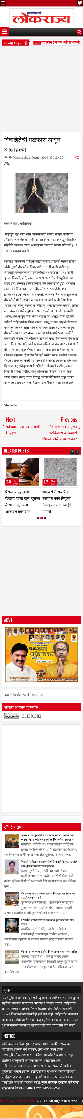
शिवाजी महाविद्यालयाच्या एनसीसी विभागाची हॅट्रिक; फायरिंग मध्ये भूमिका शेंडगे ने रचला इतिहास (49, 870)
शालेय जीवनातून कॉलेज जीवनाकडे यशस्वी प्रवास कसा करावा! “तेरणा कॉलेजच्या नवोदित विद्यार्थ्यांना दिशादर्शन (47, 843)
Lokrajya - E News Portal (18, 1107)
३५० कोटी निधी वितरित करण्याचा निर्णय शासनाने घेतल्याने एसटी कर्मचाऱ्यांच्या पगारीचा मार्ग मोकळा (60, 505)
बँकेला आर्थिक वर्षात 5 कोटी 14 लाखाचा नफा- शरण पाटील (49, 958)
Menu (3, 3)
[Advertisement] (41, 90)
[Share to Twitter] (32, 462)
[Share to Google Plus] (36, 462)
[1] (38, 524)
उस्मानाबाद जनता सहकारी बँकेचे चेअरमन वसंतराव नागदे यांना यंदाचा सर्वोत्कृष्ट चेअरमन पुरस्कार (22, 505)
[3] (45, 524)
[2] (41, 524)
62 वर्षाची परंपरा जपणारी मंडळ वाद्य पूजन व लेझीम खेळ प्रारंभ (47, 928)
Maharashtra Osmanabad (30, 157)
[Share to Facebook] (27, 462)
